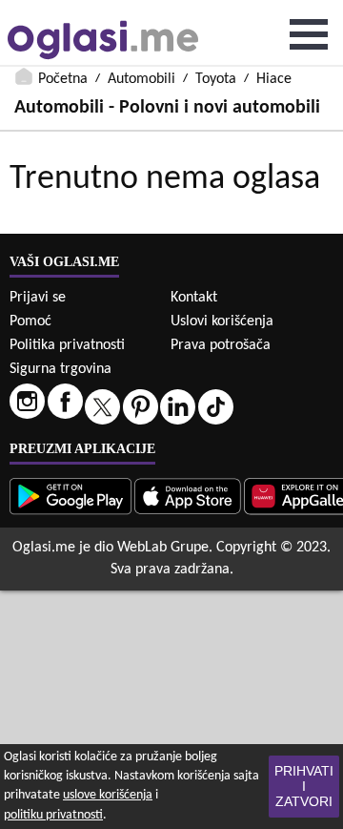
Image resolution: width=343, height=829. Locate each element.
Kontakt (194, 297)
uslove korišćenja (107, 795)
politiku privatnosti (53, 815)
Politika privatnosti (67, 345)
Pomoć (30, 321)
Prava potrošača (221, 345)
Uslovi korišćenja (222, 321)
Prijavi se (38, 297)
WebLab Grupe (163, 547)
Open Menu (309, 34)
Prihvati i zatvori (303, 786)
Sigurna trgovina (60, 369)
